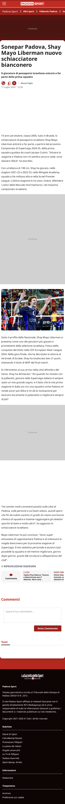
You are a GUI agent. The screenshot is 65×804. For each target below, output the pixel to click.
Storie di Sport (9, 734)
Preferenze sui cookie (13, 797)
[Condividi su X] (14, 83)
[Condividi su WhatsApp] (3, 83)
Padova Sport (10, 11)
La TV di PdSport (10, 754)
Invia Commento (48, 628)
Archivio (6, 793)
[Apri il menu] (4, 3)
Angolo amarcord (11, 750)
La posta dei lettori (11, 746)
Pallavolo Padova (48, 11)
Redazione (7, 777)
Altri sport (28, 11)
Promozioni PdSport (12, 742)
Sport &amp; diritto (12, 762)
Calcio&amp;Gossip (12, 738)
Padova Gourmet (10, 758)
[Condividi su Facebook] (9, 83)
